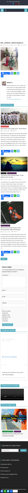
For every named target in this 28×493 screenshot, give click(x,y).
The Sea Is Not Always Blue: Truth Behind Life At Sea (12, 176)
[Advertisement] (14, 26)
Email (4, 296)
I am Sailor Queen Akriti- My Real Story (5, 259)
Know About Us (6, 471)
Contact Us (5, 467)
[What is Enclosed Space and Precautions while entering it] (14, 212)
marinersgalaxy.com (15, 377)
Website (4, 303)
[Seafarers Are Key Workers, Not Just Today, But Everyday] (14, 419)
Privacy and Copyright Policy (10, 474)
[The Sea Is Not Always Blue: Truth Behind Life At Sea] (14, 164)
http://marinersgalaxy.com (14, 99)
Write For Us (5, 477)
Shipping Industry (12, 173)
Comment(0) (23, 45)
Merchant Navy (4, 126)
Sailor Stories (17, 431)
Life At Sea (3, 173)
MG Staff (14, 130)
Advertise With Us (7, 464)
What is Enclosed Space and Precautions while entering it (11, 228)
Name (4, 290)
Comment (5, 275)
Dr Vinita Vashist (17, 179)
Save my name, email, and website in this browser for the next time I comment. (6, 316)
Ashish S (15, 45)
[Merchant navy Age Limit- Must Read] (14, 116)
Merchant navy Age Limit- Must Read (13, 129)
